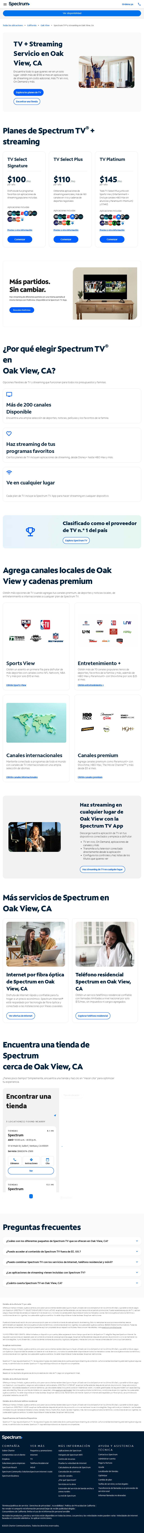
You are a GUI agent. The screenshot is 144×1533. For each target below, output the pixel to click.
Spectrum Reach (9, 1467)
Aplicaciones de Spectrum (69, 1450)
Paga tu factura (105, 1463)
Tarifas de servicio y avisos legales (113, 1484)
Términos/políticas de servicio (15, 1505)
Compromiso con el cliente (13, 1454)
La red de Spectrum (67, 1495)
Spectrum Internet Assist (41, 1471)
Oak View (45, 25)
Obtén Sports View (16, 685)
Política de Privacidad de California (80, 1505)
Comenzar (19, 239)
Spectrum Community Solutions (16, 1471)
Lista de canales (65, 1475)
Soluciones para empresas (13, 1463)
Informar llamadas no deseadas (112, 1495)
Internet (34, 1454)
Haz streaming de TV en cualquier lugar (102, 869)
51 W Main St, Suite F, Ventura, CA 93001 (28, 1145)
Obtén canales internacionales (22, 777)
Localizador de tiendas (108, 1471)
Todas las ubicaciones (13, 25)
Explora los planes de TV (28, 92)
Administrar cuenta (106, 1458)
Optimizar (102, 1475)
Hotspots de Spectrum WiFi (70, 1454)
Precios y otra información (19, 230)
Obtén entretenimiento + (91, 685)
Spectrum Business (10, 1475)
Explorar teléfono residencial (93, 1015)
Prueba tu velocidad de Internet (72, 1463)
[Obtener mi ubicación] (55, 1115)
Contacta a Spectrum (107, 1454)
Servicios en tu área (67, 1484)
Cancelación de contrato (69, 1471)
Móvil (32, 1467)
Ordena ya (127, 4)
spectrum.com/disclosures (111, 1327)
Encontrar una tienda (27, 101)
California (31, 25)
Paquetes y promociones (41, 1450)
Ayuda (101, 1467)
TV (31, 1459)
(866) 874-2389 (20, 1151)
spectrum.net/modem (64, 1390)
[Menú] (4, 4)
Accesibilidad (57, 1505)
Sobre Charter (8, 1450)
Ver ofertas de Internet (20, 1015)
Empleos (6, 1459)
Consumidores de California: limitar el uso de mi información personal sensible (36, 1511)
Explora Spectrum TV (76, 540)
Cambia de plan (105, 1479)
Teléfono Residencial (39, 1463)
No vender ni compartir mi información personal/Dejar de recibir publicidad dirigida (38, 1508)
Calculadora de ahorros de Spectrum (74, 1467)
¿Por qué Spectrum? (67, 1480)
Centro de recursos (66, 1459)
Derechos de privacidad (40, 1505)
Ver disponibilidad (72, 13)
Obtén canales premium (90, 777)
